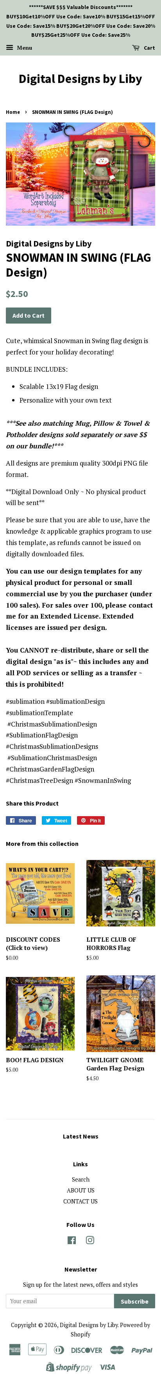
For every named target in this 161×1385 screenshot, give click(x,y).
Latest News (80, 1136)
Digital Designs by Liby (80, 78)
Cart (149, 47)
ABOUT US (81, 1190)
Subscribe (134, 1301)
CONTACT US (80, 1201)
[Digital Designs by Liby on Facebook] (71, 1241)
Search (80, 1179)
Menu (23, 47)
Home (13, 112)
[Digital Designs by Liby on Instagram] (90, 1241)
